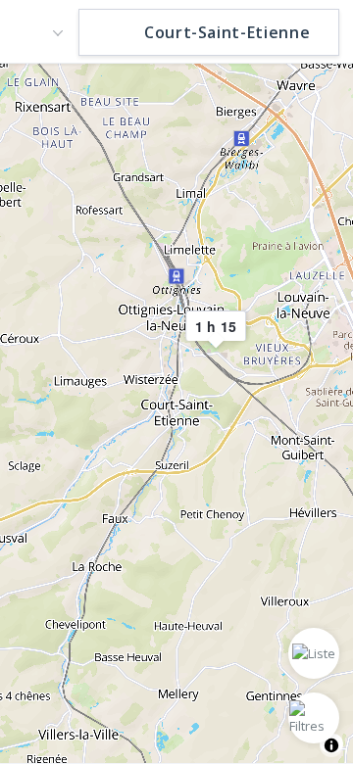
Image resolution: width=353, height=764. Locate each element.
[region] (176, 412)
